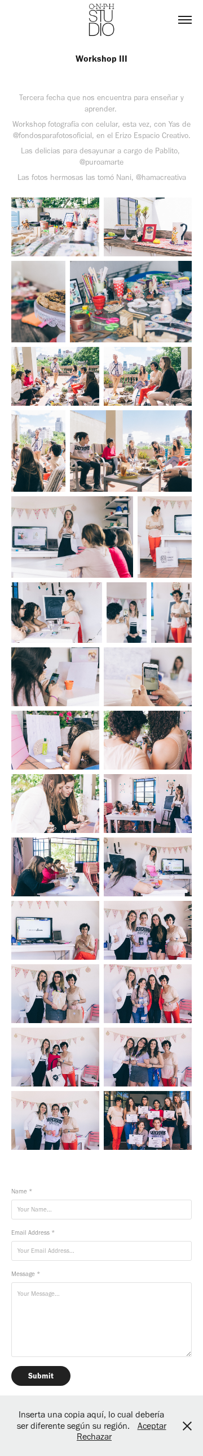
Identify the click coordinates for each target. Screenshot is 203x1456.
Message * (25, 1274)
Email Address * (33, 1232)
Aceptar (152, 1425)
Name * (21, 1191)
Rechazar (94, 1436)
